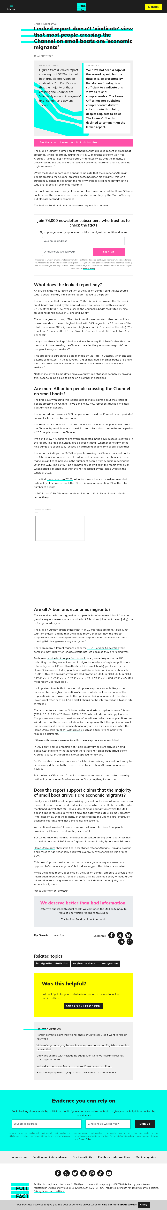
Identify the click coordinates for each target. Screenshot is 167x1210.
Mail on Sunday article (52, 630)
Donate (153, 7)
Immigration (109, 963)
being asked (56, 378)
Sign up (108, 252)
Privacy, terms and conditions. (49, 1191)
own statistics (78, 424)
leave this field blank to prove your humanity (14, 1094)
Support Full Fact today (83, 1006)
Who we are (19, 1157)
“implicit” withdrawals (69, 730)
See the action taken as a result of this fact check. (69, 142)
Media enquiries (146, 1157)
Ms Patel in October (101, 356)
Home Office (50, 775)
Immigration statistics (52, 963)
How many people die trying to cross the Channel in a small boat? (76, 1072)
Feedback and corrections (114, 1157)
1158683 (75, 1184)
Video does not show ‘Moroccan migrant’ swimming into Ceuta (74, 1066)
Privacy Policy (89, 269)
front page (82, 151)
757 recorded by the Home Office (98, 469)
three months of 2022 (60, 479)
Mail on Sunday (48, 151)
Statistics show (51, 751)
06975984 (119, 1184)
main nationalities (69, 837)
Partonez (62, 891)
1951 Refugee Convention (103, 648)
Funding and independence (50, 1157)
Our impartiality (82, 1157)
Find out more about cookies (119, 1204)
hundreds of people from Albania (66, 658)
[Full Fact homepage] (81, 7)
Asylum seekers (84, 963)
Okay (144, 1204)
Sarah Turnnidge (51, 935)
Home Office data (44, 848)
